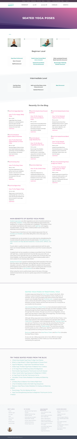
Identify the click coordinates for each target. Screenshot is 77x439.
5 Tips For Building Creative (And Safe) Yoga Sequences (27, 384)
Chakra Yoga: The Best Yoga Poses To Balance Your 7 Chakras (29, 366)
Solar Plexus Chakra (46, 332)
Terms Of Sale (11, 423)
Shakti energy (45, 326)
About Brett (11, 418)
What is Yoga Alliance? (46, 418)
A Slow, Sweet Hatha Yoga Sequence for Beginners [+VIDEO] (29, 373)
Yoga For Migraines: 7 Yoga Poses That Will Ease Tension (28, 364)
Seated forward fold (15, 261)
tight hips (38, 226)
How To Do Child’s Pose (38, 168)
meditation (19, 222)
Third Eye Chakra (60, 321)
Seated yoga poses (15, 221)
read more (11, 128)
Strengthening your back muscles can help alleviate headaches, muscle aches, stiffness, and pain (30, 241)
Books (43, 1)
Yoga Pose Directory (45, 430)
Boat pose (28, 332)
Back (10, 34)
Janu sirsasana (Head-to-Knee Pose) (35, 307)
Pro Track (39, 1)
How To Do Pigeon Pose (16, 189)
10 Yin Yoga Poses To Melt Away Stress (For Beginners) (27, 369)
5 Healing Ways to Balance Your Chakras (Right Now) (27, 381)
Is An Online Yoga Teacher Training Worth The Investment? (46, 428)
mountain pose (48, 299)
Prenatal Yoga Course (29, 423)
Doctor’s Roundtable (56, 1)
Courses (28, 1)
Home (10, 410)
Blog (62, 1)
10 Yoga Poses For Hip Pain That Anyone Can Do (25, 375)
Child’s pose (28, 321)
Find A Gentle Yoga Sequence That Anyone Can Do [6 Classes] (29, 371)
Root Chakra (46, 294)
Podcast (23, 1)
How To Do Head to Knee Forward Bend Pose (37, 117)
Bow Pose (58, 332)
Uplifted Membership (29, 422)
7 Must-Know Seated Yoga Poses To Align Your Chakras (59, 168)
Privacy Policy (11, 421)
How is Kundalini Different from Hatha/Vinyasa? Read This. (62, 418)
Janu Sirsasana (27, 268)
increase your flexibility (16, 233)
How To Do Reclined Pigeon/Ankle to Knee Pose (16, 141)
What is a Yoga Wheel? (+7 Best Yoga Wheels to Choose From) (29, 362)
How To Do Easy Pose (16, 165)
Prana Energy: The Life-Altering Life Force (24, 390)
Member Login (12, 412)
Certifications (33, 1)
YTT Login (11, 414)
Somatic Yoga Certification (30, 420)
